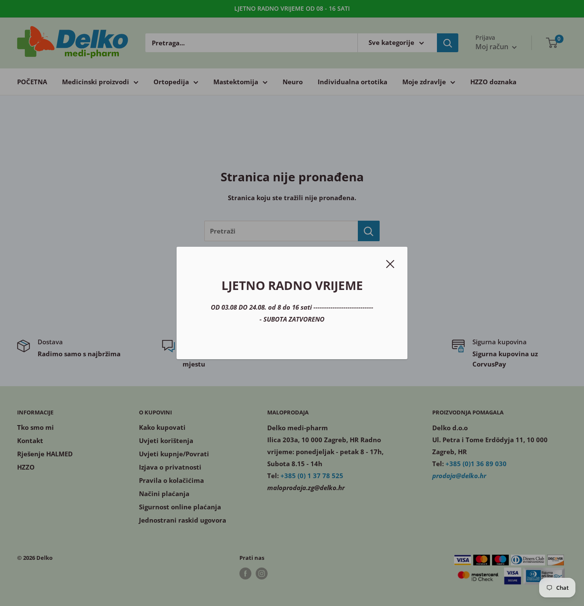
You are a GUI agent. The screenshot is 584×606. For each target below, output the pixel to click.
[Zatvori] (390, 263)
